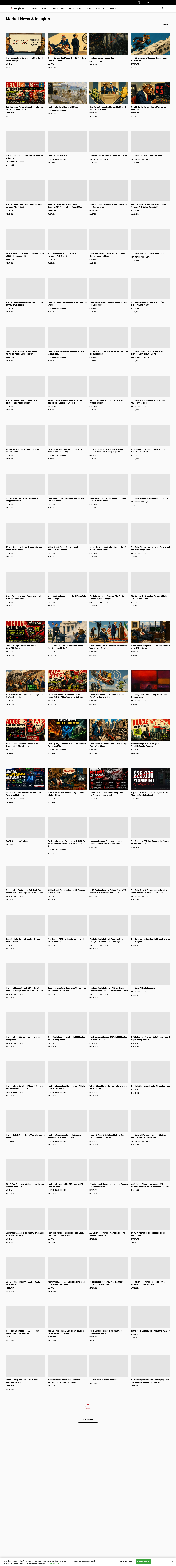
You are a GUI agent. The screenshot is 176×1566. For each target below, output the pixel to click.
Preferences (127, 1561)
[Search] (162, 8)
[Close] (172, 1561)
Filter (165, 25)
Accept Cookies (143, 1561)
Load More (88, 1419)
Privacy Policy (53, 1563)
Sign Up (148, 2)
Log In (158, 2)
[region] (88, 1562)
